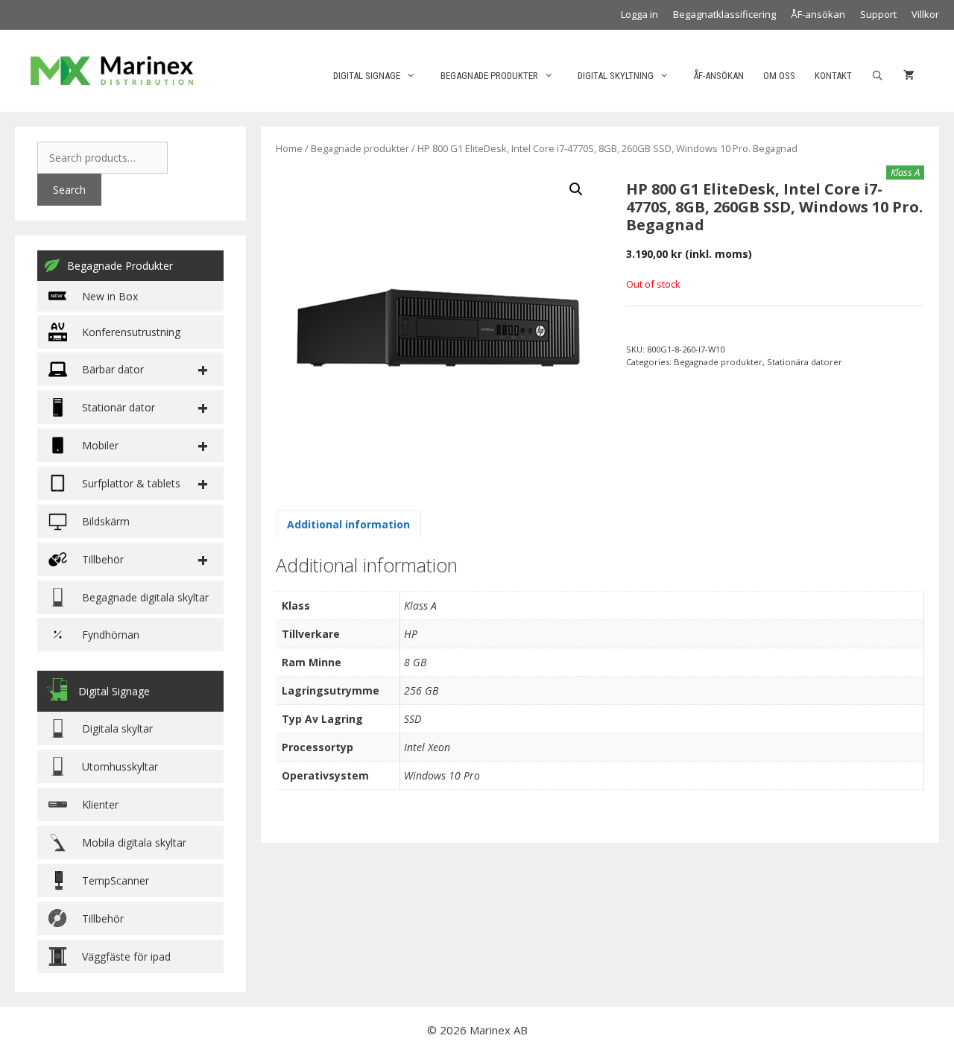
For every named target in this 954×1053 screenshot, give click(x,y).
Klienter (100, 804)
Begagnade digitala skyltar (145, 597)
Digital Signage (366, 75)
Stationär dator (118, 407)
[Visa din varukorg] (909, 76)
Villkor (925, 14)
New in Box (110, 296)
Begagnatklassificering (724, 14)
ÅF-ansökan (818, 14)
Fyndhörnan (110, 634)
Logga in (639, 14)
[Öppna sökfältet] (878, 76)
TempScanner (115, 880)
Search (69, 190)
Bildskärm (106, 521)
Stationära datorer (804, 361)
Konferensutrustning (131, 332)
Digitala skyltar (117, 728)
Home (289, 148)
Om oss (779, 75)
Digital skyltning (616, 75)
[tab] (348, 523)
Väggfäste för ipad (126, 956)
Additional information (348, 524)
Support (878, 14)
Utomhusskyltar (120, 766)
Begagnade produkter (489, 75)
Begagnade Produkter (120, 266)
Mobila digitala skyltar (134, 842)
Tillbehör (103, 918)
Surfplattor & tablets (131, 483)
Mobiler (100, 445)
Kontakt (833, 75)
